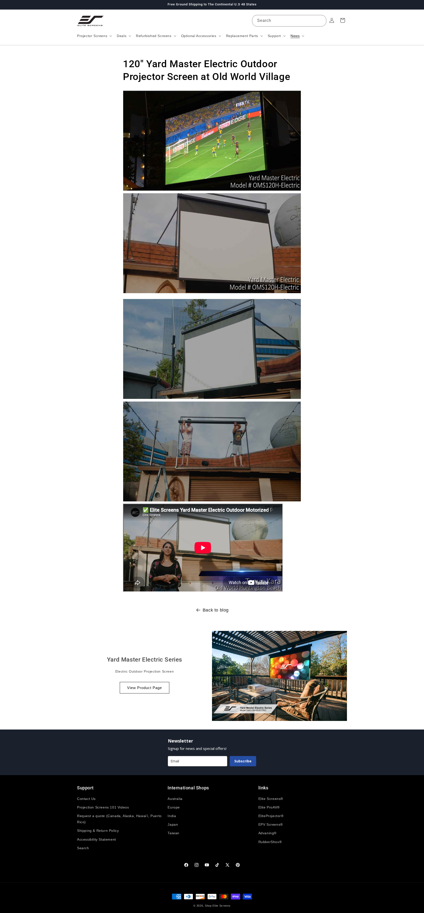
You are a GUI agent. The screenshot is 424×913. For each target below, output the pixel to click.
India (172, 816)
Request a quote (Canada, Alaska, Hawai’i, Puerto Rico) (119, 819)
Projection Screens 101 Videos (103, 807)
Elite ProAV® (269, 807)
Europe (174, 807)
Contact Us (86, 799)
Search (83, 848)
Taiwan (173, 833)
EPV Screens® (270, 824)
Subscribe (243, 761)
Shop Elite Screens (218, 905)
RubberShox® (270, 842)
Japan (173, 824)
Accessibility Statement (96, 839)
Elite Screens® (270, 799)
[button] (94, 36)
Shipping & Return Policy (98, 831)
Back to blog (216, 610)
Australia (175, 799)
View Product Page (144, 687)
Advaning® (267, 833)
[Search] (320, 20)
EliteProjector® (271, 816)
